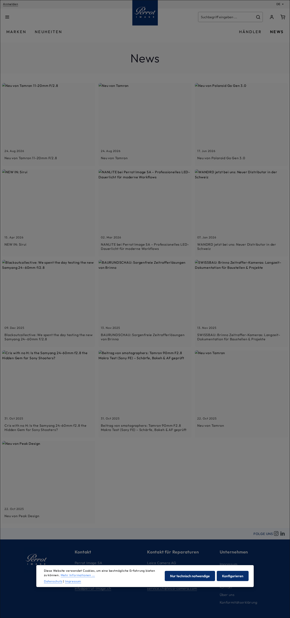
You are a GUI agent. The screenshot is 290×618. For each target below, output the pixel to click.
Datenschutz (53, 581)
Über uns (227, 595)
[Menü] (7, 17)
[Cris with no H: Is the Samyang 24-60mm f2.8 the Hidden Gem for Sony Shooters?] (48, 393)
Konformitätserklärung (239, 602)
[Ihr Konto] (272, 17)
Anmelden (10, 4)
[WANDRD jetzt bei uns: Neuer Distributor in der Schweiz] (241, 212)
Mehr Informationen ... (78, 575)
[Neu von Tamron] (145, 124)
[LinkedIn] (282, 534)
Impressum (228, 564)
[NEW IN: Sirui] (48, 212)
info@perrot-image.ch (93, 588)
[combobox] (226, 17)
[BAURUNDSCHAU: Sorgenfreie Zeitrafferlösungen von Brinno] (145, 303)
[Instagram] (276, 534)
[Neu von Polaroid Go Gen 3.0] (241, 124)
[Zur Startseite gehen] (145, 12)
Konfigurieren (232, 576)
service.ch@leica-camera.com (172, 588)
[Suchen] (258, 17)
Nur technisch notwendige (190, 576)
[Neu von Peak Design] (48, 482)
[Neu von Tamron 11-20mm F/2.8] (48, 124)
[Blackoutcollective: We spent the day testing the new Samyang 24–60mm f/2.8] (48, 303)
